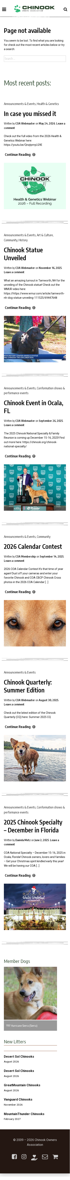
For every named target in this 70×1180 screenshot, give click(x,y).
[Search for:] (35, 59)
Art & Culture (45, 235)
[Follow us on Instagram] (24, 1154)
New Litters (15, 1041)
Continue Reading (18, 154)
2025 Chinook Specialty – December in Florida (33, 826)
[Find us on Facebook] (14, 1154)
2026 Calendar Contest (33, 546)
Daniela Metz (23, 840)
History (23, 240)
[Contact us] (45, 1154)
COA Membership (25, 556)
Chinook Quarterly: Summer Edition (28, 686)
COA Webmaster (25, 123)
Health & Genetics (48, 104)
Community (10, 240)
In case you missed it (30, 113)
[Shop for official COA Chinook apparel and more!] (55, 1154)
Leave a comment (14, 272)
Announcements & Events (20, 104)
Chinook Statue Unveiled (23, 254)
